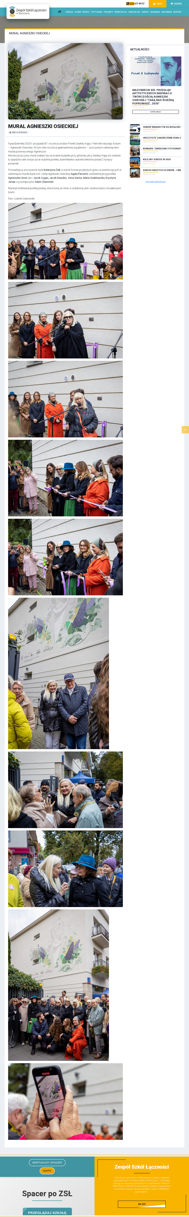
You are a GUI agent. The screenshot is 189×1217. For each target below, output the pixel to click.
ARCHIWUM (166, 12)
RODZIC (85, 12)
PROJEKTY (108, 12)
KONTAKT (177, 12)
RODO (159, 4)
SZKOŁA (69, 12)
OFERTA (145, 12)
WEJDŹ (142, 1204)
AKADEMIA (155, 12)
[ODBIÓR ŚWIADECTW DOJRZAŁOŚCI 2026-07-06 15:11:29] (155, 124)
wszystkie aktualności (155, 181)
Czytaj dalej (155, 112)
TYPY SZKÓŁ (96, 12)
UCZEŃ (78, 12)
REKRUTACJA (121, 12)
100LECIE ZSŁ (134, 12)
